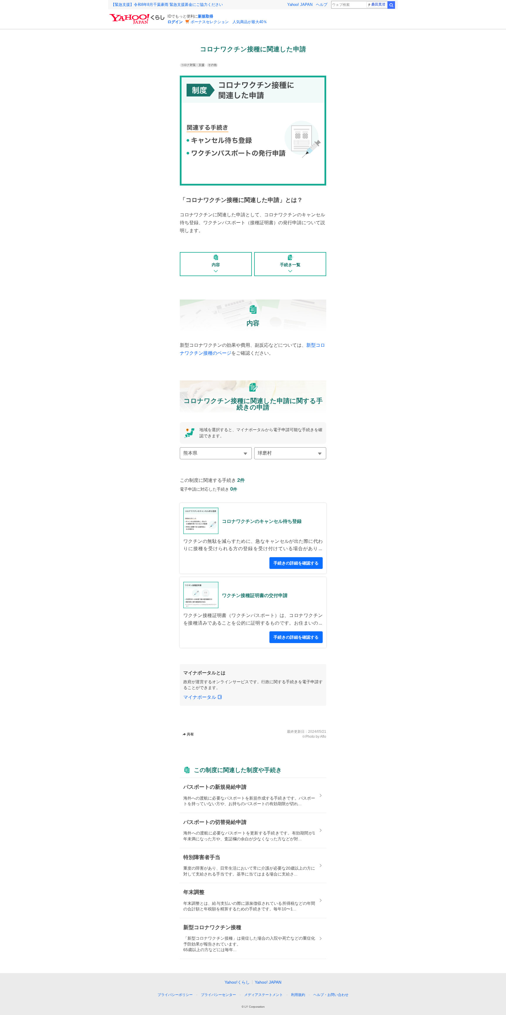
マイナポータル (199, 697)
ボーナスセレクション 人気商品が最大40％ (229, 22)
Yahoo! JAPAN (299, 4)
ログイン (175, 22)
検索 (391, 5)
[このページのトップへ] (349, 983)
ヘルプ (321, 4)
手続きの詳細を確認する (296, 563)
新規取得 (205, 16)
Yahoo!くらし (237, 982)
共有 (190, 734)
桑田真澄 (378, 4)
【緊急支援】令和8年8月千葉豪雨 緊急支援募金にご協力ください (167, 4)
